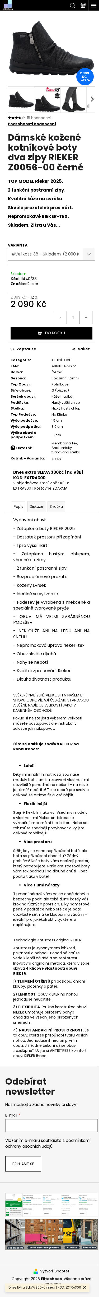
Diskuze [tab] (36, 506)
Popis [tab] (18, 506)
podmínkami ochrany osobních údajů (47, 1143)
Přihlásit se (23, 1163)
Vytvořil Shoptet (54, 1271)
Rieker (32, 283)
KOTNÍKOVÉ (61, 359)
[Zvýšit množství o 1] (85, 317)
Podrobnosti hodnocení (32, 124)
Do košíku (55, 333)
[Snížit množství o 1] (60, 317)
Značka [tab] (56, 506)
